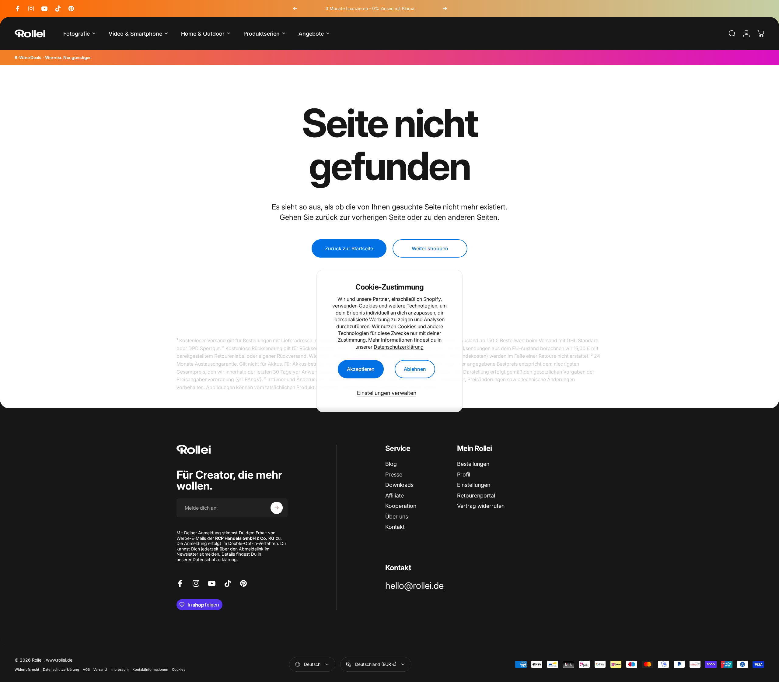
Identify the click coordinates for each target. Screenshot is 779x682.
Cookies (178, 669)
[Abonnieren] (277, 508)
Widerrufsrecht (27, 669)
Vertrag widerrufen (481, 506)
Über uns (396, 516)
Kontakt (395, 527)
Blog (391, 464)
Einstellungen (473, 485)
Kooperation (400, 506)
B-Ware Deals (28, 57)
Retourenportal (476, 495)
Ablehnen (415, 369)
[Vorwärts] (445, 8)
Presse (393, 474)
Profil (463, 474)
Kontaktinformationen (150, 669)
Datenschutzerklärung (399, 347)
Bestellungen (473, 464)
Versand (100, 669)
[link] (414, 586)
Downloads (399, 485)
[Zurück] (295, 8)
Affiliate (394, 495)
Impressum (119, 669)
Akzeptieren (361, 369)
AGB (86, 669)
